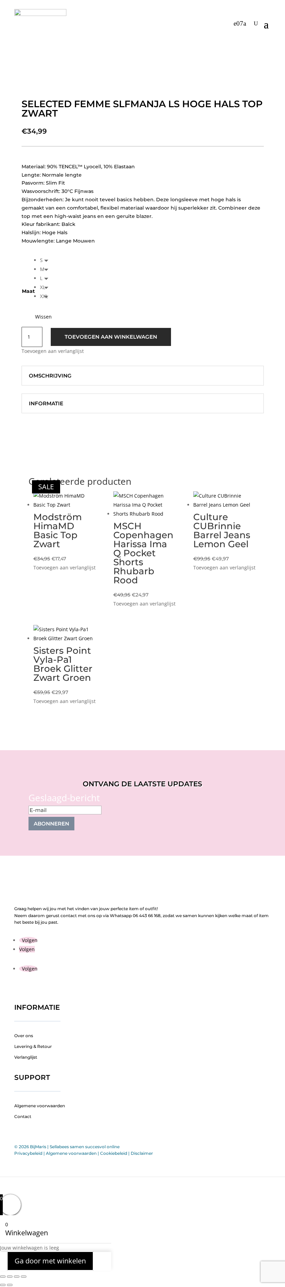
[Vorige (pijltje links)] (3, 1285)
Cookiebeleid (113, 1153)
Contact (22, 1116)
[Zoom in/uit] (3, 1277)
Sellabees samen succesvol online (85, 1146)
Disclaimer (142, 1153)
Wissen (43, 317)
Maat (28, 291)
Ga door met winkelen (50, 1261)
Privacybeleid (28, 1153)
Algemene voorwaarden (39, 1105)
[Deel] (16, 1277)
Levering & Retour (33, 1046)
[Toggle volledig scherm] (10, 1277)
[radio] (46, 260)
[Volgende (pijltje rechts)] (10, 1285)
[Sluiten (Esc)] (23, 1277)
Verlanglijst (25, 1057)
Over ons (23, 1035)
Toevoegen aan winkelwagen (111, 336)
